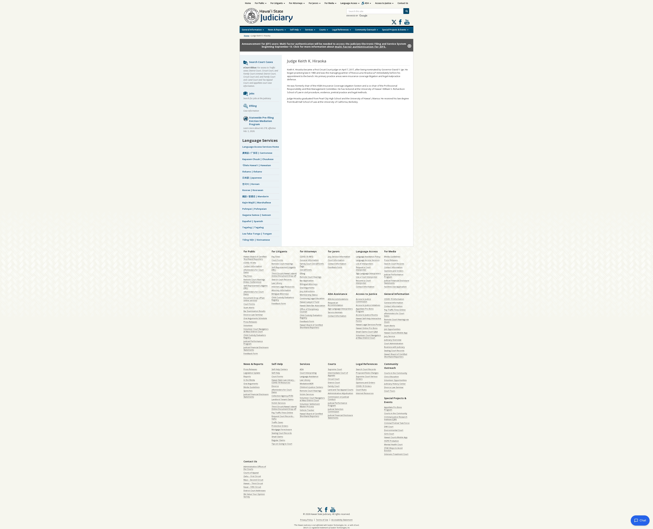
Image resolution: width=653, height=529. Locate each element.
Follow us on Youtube (406, 21)
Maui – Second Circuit (253, 479)
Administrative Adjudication (340, 393)
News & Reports (276, 29)
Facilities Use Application (395, 286)
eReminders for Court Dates (254, 271)
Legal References (340, 29)
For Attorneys (296, 3)
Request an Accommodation (335, 303)
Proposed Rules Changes (367, 373)
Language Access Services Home (260, 146)
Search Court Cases (261, 62)
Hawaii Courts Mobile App (395, 332)
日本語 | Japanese (252, 177)
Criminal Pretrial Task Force (396, 423)
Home (248, 3)
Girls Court (389, 433)
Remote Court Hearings (282, 263)
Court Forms (249, 304)
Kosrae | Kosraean (252, 190)
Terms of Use (322, 519)
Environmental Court (393, 430)
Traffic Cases (277, 422)
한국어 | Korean (250, 184)
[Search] (406, 11)
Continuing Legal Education (312, 298)
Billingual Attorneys (308, 284)
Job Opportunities (392, 329)
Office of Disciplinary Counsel (309, 310)
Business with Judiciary (394, 347)
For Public (260, 3)
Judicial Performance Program (253, 342)
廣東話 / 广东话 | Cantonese (257, 152)
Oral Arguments (307, 287)
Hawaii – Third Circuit (253, 483)
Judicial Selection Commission (335, 410)
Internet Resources (364, 393)
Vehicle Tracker (307, 410)
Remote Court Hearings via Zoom (396, 320)
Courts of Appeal (251, 472)
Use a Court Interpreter (366, 277)
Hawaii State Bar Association (312, 305)
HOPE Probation (391, 441)
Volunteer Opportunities (395, 380)
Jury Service (389, 336)
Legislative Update (252, 373)
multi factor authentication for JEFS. (360, 46)
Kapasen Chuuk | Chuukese (257, 159)
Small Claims (277, 436)
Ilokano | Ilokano (252, 171)
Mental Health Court (393, 444)
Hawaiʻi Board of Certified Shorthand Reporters (255, 257)
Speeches (248, 390)
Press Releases (250, 322)
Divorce (275, 386)
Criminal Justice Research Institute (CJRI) (395, 418)
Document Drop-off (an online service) (254, 299)
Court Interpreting (308, 373)
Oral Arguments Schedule (255, 318)
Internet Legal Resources (283, 286)
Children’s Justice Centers (311, 387)
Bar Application (307, 280)
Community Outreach (365, 29)
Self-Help (294, 29)
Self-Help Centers (280, 369)
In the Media (249, 380)
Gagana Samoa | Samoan (256, 214)
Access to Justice (383, 3)
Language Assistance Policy (368, 256)
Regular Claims (278, 440)
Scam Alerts (249, 307)
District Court (334, 382)
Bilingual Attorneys (280, 293)
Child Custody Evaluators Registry (255, 336)
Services (309, 29)
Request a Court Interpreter (363, 268)
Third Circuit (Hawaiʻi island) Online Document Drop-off (284, 274)
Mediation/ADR (306, 383)
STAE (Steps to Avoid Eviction (393, 449)
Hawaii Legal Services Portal (368, 324)
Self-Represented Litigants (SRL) (255, 286)
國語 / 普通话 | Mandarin (255, 196)
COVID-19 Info (250, 262)
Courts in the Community (395, 373)
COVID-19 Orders (363, 386)
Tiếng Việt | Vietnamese (256, 239)
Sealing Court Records (394, 350)
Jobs (251, 93)
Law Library (277, 283)
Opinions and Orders (393, 271)
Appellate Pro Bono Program (365, 310)
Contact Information (253, 266)
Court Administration (393, 343)
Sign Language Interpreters (368, 273)
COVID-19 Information (394, 299)
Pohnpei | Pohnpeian (254, 208)
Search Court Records (281, 279)
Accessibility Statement (342, 519)
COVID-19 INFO (306, 256)
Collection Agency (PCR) (282, 395)
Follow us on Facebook (400, 21)
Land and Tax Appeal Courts (340, 389)
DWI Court (388, 426)
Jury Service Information (339, 256)
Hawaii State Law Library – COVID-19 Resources (283, 381)
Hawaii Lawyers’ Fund (309, 302)
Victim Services (279, 403)
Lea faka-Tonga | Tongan (257, 233)
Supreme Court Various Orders (366, 377)
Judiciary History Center (395, 383)
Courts (322, 29)
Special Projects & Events (394, 29)
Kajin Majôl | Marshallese (256, 202)
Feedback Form (251, 353)
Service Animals (335, 312)
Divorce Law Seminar (253, 314)
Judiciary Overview (392, 340)
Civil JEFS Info (306, 269)
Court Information (336, 260)
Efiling (253, 105)
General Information (252, 29)
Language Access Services (367, 260)
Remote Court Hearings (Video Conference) (254, 280)
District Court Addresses (254, 490)
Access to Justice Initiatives (368, 305)
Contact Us (403, 3)
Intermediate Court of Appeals (338, 374)
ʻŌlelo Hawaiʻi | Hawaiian (256, 165)
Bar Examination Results (254, 311)
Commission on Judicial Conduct (338, 398)
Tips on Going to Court (282, 443)
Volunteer (248, 325)
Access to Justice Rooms (367, 315)
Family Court (333, 386)
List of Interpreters (364, 263)
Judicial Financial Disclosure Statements (256, 348)
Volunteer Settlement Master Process (310, 405)
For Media (330, 3)
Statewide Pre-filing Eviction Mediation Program (261, 121)
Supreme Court (335, 369)
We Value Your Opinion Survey (254, 495)
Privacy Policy (306, 519)
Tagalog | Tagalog (253, 227)
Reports (247, 376)
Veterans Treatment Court (396, 454)
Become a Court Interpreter (363, 281)
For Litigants (277, 3)
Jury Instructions (307, 291)
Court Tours (389, 391)
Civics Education (391, 376)
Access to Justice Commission (363, 300)
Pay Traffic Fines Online (395, 309)
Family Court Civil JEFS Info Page (312, 264)
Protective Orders (280, 426)
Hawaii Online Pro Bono (367, 328)
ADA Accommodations (338, 299)
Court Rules (361, 389)
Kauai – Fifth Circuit (252, 487)
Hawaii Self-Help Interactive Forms (368, 319)
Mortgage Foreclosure (282, 429)
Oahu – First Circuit (252, 476)
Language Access (349, 3)
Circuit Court (333, 379)
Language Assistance (309, 376)
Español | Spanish (252, 221)
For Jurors (314, 3)
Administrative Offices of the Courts (255, 467)
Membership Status (308, 294)
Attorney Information (281, 290)
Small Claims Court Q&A (367, 331)
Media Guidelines (392, 256)
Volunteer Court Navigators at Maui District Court (256, 330)
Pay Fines (248, 276)
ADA (367, 3)
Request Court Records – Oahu (283, 417)
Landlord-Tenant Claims (282, 399)
